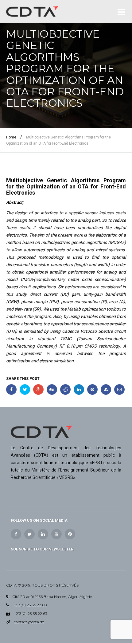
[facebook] (16, 534)
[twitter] (29, 534)
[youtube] (56, 534)
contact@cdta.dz (29, 622)
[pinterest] (70, 534)
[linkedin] (43, 534)
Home (11, 137)
